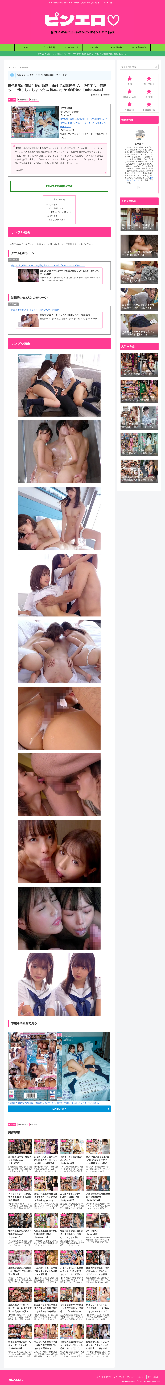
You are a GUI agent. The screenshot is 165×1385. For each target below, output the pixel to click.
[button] (156, 66)
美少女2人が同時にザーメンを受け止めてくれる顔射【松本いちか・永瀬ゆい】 (48, 265)
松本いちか (24, 100)
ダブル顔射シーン (56, 208)
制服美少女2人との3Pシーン (60, 212)
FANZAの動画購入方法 (59, 186)
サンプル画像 (51, 216)
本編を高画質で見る (57, 220)
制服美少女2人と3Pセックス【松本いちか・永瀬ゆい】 (36, 310)
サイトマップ (119, 1377)
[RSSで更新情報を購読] (139, 187)
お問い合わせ (153, 1377)
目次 (56, 199)
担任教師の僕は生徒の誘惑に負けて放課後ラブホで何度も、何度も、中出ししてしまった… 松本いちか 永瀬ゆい (83, 123)
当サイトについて (103, 1377)
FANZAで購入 (59, 1109)
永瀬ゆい (35, 100)
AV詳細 (13, 100)
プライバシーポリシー (136, 1377)
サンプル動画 (51, 205)
